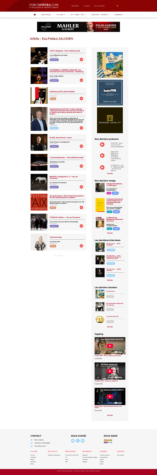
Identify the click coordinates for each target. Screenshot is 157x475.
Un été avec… (111, 291)
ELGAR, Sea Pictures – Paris (61, 138)
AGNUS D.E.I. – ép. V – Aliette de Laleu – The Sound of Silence (117, 167)
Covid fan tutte (56, 237)
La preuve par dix (112, 316)
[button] (60, 15)
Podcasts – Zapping (99, 15)
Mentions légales (68, 471)
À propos (86, 6)
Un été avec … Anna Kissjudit (113, 244)
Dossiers (118, 15)
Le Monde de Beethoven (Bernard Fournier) (114, 219)
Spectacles (46, 15)
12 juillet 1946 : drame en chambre (106, 381)
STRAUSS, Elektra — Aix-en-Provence (65, 217)
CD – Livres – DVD (77, 15)
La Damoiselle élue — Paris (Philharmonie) (66, 157)
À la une (59, 15)
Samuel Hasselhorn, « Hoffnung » (114, 184)
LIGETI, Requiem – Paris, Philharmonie (65, 51)
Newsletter (75, 6)
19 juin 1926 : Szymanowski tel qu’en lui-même (108, 406)
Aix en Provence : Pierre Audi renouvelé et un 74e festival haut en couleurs (66, 196)
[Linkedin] (83, 441)
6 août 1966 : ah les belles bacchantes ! (108, 355)
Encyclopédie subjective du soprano (114, 304)
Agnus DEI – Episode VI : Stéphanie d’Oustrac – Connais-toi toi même (116, 156)
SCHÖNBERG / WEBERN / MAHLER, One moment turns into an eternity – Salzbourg (66, 71)
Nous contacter (99, 6)
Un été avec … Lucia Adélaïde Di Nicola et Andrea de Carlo (113, 257)
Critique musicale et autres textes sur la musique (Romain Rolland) (114, 201)
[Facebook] (73, 441)
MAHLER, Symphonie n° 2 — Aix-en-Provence (64, 177)
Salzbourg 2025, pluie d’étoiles (62, 92)
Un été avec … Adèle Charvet (113, 269)
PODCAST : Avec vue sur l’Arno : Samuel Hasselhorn (117, 144)
